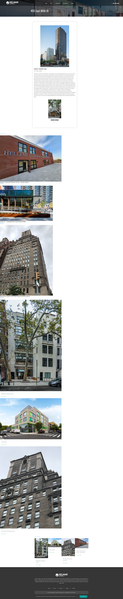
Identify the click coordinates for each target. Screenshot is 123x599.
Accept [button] (83, 596)
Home (46, 3)
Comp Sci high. (4, 442)
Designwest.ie (61, 592)
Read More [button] (77, 596)
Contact (72, 3)
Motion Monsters (72, 592)
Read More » (4, 396)
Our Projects (58, 3)
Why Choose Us (65, 3)
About (51, 3)
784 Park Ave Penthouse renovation (8, 531)
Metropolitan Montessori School (7, 393)
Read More (2, 183)
